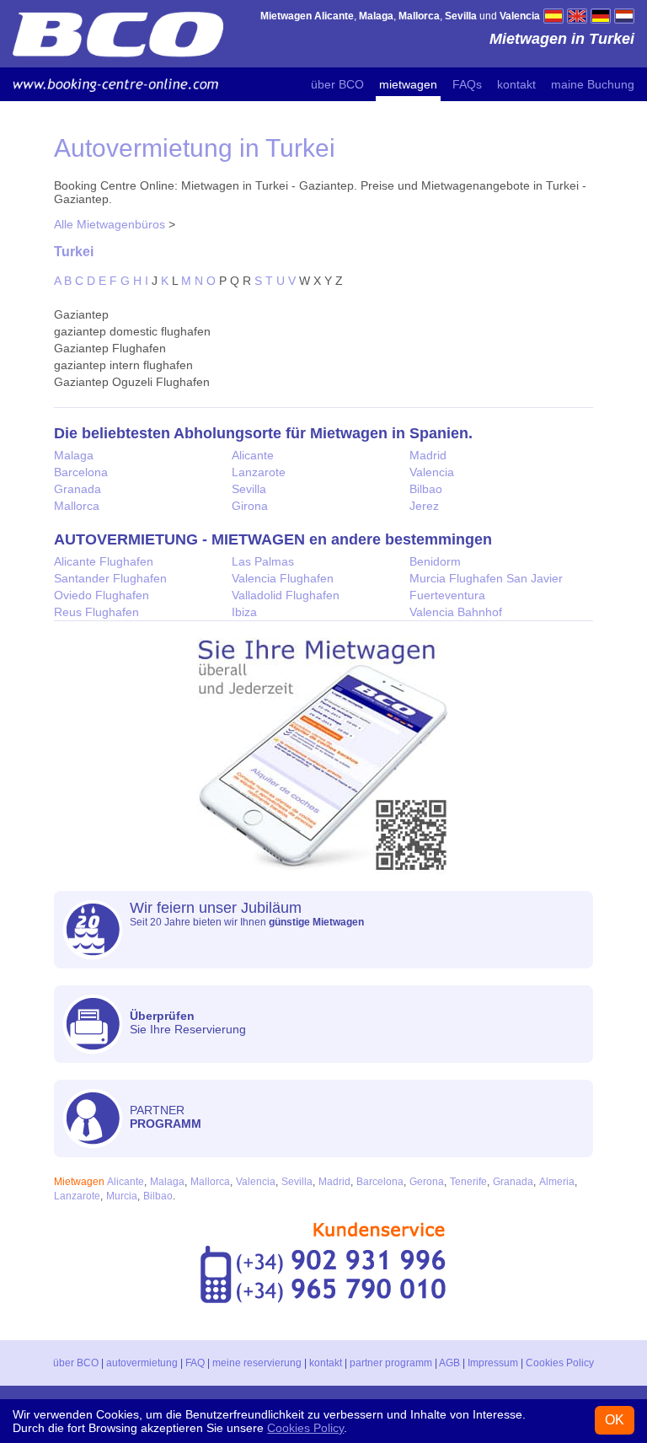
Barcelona (81, 472)
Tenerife (468, 1182)
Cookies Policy (560, 1363)
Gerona (426, 1182)
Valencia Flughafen (283, 578)
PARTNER (165, 1116)
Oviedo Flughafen (101, 595)
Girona (250, 505)
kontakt (516, 84)
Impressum (493, 1363)
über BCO (337, 84)
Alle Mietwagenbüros (109, 224)
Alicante (253, 455)
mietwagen (408, 84)
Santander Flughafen (110, 578)
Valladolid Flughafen (286, 595)
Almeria (557, 1182)
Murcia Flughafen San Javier (486, 578)
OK (614, 1420)
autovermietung (142, 1363)
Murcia (121, 1196)
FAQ (195, 1363)
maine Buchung (592, 84)
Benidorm (435, 561)
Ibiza (244, 612)
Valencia (431, 472)
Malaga (74, 455)
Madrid (427, 455)
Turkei (74, 251)
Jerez (424, 505)
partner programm (391, 1363)
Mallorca (76, 505)
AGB (449, 1363)
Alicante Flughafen (103, 561)
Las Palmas (263, 561)
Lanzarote (259, 472)
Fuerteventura (447, 595)
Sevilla (249, 489)
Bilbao (425, 489)
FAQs (467, 84)
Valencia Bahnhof (455, 612)
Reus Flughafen (96, 612)
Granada (77, 489)
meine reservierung (257, 1363)
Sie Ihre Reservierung (188, 1022)
